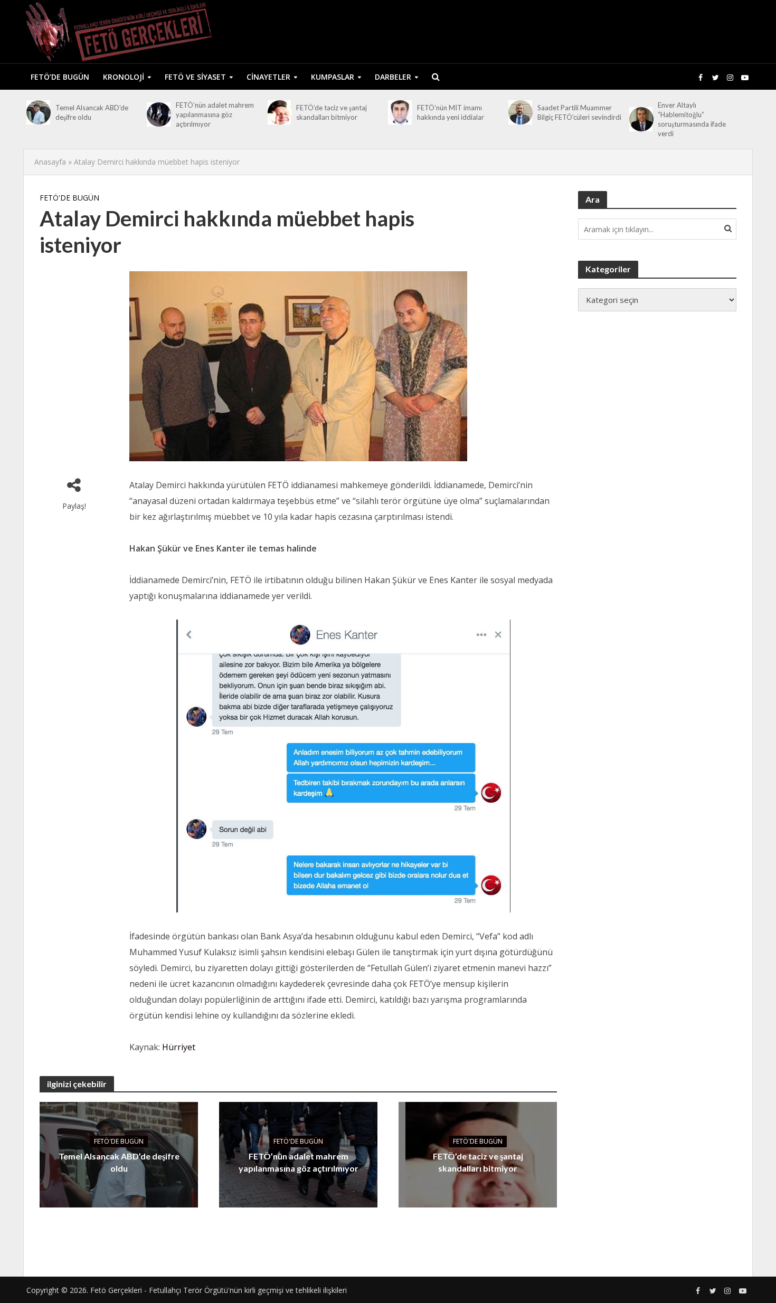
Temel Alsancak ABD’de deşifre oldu (91, 112)
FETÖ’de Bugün (60, 77)
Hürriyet (178, 1047)
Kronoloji (123, 77)
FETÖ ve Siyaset (195, 77)
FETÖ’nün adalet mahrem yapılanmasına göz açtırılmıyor (215, 114)
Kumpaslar (332, 77)
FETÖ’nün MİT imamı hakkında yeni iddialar (450, 112)
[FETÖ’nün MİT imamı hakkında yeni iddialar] (400, 112)
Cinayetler (268, 77)
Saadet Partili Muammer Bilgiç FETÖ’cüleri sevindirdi (579, 112)
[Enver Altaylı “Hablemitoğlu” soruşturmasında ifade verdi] (641, 119)
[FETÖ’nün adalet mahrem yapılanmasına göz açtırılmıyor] (159, 114)
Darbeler (393, 77)
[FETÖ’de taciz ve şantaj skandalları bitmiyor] (279, 112)
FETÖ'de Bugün (69, 198)
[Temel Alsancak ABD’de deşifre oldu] (38, 112)
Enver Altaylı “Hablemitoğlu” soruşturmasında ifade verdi (692, 119)
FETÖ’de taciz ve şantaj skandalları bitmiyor (331, 112)
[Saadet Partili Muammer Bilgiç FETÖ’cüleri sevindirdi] (520, 112)
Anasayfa (50, 162)
